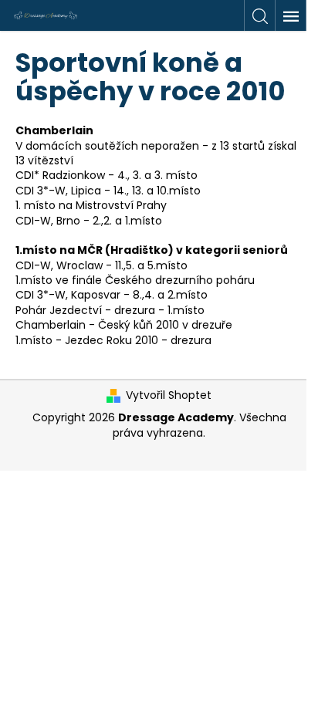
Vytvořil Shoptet (168, 395)
